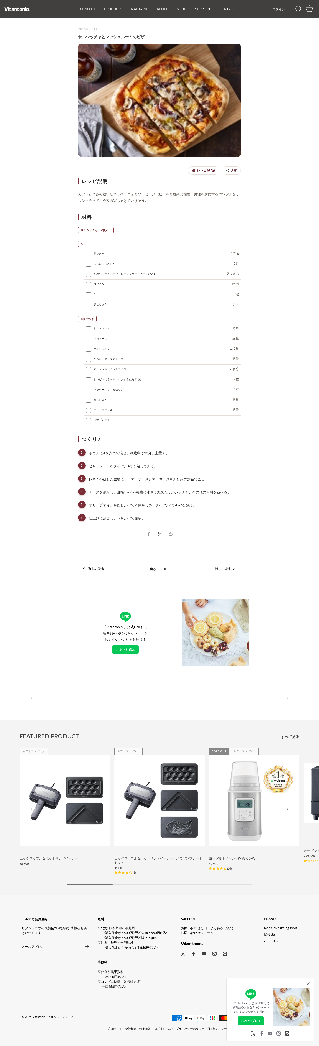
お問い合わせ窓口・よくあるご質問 (207, 928)
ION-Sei (270, 934)
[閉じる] (308, 983)
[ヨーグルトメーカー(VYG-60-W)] (254, 800)
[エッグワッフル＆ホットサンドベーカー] (65, 800)
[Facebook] (262, 1033)
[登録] (87, 946)
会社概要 (130, 1028)
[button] (31, 698)
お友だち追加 (125, 649)
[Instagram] (278, 1033)
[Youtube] (270, 1033)
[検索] (298, 9)
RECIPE (162, 9)
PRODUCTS (113, 9)
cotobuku (271, 941)
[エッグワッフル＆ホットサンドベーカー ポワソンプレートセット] (159, 800)
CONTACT (227, 9)
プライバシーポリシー (190, 1028)
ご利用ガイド (113, 1028)
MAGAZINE (139, 9)
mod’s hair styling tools (280, 928)
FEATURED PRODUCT (49, 736)
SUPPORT (202, 9)
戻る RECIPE (159, 569)
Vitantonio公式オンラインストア (52, 1017)
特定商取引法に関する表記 (156, 1028)
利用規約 (212, 1028)
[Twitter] (253, 1033)
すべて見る (290, 737)
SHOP (181, 9)
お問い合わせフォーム (197, 933)
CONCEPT (87, 9)
